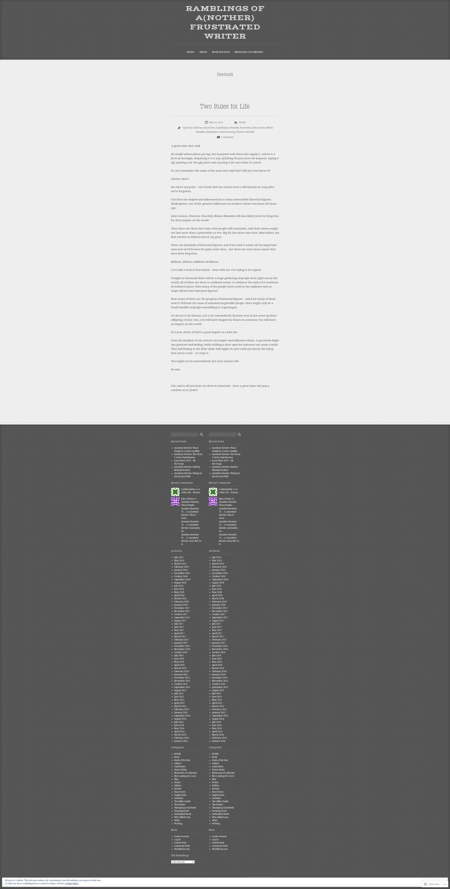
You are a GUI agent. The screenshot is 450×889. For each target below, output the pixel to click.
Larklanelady (188, 489)
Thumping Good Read (185, 807)
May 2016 (179, 662)
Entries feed (180, 842)
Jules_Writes (187, 499)
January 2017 (181, 643)
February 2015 (181, 709)
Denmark (234, 127)
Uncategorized (181, 811)
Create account (181, 836)
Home (190, 51)
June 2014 (179, 725)
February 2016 (181, 671)
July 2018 (178, 586)
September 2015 (182, 687)
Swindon (178, 798)
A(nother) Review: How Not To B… (191, 541)
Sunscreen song (227, 132)
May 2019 (179, 560)
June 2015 (179, 696)
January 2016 (181, 674)
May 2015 (179, 700)
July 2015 (178, 693)
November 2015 (182, 681)
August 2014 (180, 719)
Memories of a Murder (249, 51)
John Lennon (258, 127)
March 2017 (180, 636)
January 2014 (181, 741)
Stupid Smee (180, 795)
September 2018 (182, 579)
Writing (178, 823)
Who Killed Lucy (182, 817)
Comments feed (182, 846)
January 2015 (181, 712)
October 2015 (181, 684)
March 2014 (180, 734)
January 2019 (181, 570)
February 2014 (181, 738)
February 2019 (181, 567)
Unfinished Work (182, 814)
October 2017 (181, 614)
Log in (177, 839)
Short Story (180, 792)
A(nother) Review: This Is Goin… (190, 515)
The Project (179, 804)
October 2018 (181, 576)
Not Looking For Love (185, 776)
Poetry (177, 782)
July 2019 (178, 557)
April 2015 (179, 703)
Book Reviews (221, 51)
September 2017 (182, 617)
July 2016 (178, 655)
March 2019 (180, 563)
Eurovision (245, 127)
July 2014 (178, 722)
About (203, 51)
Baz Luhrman (195, 127)
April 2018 (179, 595)
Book (176, 757)
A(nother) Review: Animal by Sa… (190, 528)
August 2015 (180, 690)
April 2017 (179, 633)
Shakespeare (212, 132)
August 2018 (180, 582)
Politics (177, 785)
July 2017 (178, 624)
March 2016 (180, 668)
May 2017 (179, 630)
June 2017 (179, 627)
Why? (177, 820)
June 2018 (179, 589)
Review (177, 788)
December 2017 (182, 608)
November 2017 (182, 611)
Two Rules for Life (225, 106)
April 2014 (179, 731)
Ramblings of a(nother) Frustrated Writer (225, 22)
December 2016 (182, 646)
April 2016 (179, 665)
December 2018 (182, 573)
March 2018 (180, 598)
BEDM (242, 122)
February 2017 (181, 639)
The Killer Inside (182, 801)
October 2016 (181, 652)
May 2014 (179, 728)
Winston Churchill (245, 132)
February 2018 (181, 601)
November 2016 (182, 649)
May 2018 (179, 592)
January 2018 (181, 605)
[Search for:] (184, 434)
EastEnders (179, 766)
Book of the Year (182, 760)
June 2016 (179, 658)
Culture (177, 763)
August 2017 (180, 620)
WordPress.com (182, 849)
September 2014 (182, 715)
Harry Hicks (180, 769)
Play (176, 779)
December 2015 (182, 677)
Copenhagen (222, 127)
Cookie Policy (72, 883)
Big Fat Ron (209, 127)
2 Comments (227, 137)
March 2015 (180, 706)
